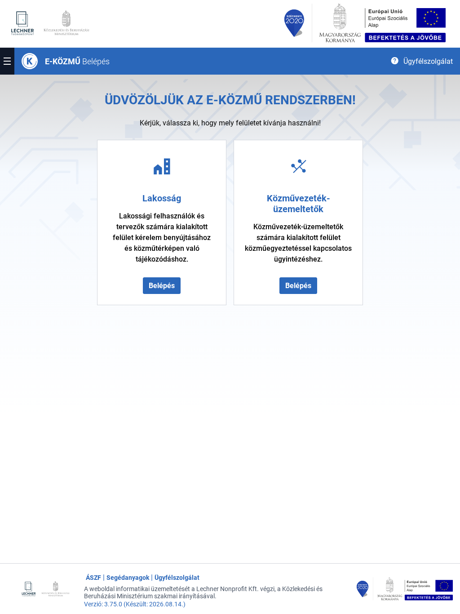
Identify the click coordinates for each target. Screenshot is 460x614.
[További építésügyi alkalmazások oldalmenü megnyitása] (7, 61)
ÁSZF (93, 577)
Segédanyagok (127, 577)
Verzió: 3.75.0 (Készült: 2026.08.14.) (135, 604)
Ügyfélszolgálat (177, 577)
